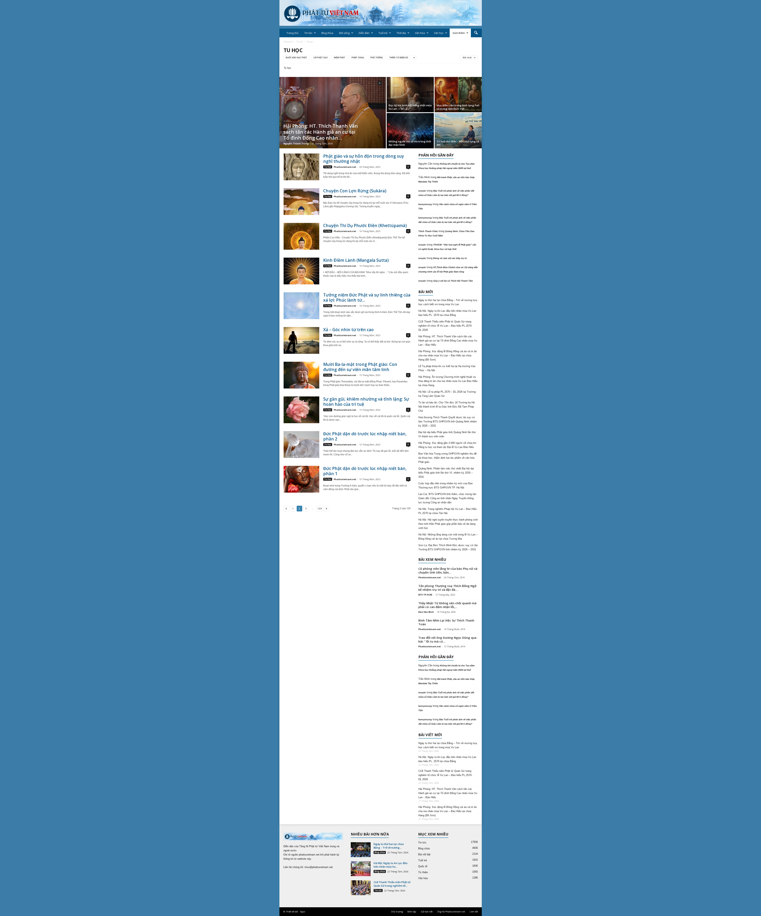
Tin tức (308, 33)
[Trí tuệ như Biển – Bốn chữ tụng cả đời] (458, 130)
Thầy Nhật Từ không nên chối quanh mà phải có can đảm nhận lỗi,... (447, 605)
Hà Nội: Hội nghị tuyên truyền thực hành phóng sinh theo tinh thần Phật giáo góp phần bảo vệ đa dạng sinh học (448, 523)
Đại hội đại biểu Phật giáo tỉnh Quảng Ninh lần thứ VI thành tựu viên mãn (447, 434)
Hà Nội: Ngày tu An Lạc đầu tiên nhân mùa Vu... (390, 864)
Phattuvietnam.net (345, 166)
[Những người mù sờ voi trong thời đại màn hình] (410, 130)
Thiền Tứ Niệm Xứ (398, 57)
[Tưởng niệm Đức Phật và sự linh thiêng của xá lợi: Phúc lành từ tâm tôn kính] (301, 305)
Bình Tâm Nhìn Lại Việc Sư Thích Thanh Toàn (446, 622)
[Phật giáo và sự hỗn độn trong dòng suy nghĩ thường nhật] (301, 166)
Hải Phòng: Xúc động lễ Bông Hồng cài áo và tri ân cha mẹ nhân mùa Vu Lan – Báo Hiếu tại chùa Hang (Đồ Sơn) (447, 355)
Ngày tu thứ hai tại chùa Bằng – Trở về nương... (389, 845)
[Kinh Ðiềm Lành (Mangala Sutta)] (301, 271)
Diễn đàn (364, 33)
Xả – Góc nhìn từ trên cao (348, 329)
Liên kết (474, 911)
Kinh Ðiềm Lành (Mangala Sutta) (356, 260)
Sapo (302, 911)
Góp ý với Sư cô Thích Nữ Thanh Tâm (453, 281)
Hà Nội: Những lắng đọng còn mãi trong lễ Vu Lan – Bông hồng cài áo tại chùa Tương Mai (448, 536)
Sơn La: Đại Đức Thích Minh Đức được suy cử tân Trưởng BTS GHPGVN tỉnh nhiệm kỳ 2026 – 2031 (448, 547)
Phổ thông (376, 57)
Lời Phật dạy (321, 57)
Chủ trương (397, 911)
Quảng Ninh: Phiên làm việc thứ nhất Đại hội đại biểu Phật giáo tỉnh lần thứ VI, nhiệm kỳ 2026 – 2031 (446, 472)
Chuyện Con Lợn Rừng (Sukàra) (354, 191)
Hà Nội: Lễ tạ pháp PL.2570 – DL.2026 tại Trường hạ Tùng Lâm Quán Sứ (447, 393)
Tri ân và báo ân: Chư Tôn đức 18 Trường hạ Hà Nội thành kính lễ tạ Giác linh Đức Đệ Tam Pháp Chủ (446, 406)
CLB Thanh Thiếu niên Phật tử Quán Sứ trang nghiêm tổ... (392, 883)
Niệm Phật (339, 57)
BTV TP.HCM (425, 594)
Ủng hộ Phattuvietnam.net (451, 911)
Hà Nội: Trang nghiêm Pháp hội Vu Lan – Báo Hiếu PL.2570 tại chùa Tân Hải (447, 511)
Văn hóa (420, 33)
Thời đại (401, 33)
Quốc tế (422, 866)
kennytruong (425, 204)
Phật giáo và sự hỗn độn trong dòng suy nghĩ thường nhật (363, 158)
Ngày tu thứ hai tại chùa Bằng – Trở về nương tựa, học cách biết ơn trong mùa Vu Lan (448, 302)
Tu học (299, 41)
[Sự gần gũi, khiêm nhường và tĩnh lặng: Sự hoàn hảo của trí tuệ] (301, 409)
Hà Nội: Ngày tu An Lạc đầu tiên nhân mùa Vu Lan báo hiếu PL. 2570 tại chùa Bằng (447, 313)
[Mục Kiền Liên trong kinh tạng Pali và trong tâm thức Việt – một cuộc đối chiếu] (458, 94)
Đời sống (344, 33)
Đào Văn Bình (426, 611)
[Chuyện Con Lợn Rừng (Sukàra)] (301, 201)
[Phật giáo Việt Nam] (380, 13)
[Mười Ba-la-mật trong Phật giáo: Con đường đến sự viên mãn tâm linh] (301, 375)
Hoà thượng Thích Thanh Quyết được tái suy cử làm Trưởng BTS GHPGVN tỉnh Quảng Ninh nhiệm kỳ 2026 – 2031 (447, 421)
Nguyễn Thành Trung (296, 143)
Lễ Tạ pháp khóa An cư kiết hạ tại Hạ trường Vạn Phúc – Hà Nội (446, 368)
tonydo (422, 191)
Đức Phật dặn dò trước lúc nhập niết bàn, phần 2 (365, 436)
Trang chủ (292, 33)
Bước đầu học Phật (296, 57)
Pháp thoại (358, 57)
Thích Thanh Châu (428, 231)
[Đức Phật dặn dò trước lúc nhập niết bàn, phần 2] (301, 444)
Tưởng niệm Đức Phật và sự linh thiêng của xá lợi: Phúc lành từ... (366, 297)
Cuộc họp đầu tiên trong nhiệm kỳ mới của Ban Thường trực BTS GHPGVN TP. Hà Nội (445, 485)
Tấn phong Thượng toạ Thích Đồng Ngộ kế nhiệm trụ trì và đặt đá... (447, 588)
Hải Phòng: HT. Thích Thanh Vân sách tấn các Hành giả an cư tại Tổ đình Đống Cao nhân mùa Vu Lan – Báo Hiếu (447, 340)
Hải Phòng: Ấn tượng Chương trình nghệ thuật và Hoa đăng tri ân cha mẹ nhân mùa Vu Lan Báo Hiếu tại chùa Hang (447, 381)
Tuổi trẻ (383, 33)
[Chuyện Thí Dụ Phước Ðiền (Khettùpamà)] (301, 236)
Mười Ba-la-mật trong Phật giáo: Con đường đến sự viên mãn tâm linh (360, 367)
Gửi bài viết (427, 911)
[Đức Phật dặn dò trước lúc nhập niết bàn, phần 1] (301, 479)
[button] (475, 33)
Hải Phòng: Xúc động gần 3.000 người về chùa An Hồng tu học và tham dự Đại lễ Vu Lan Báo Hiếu (447, 445)
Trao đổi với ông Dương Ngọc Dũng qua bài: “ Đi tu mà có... (447, 639)
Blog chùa (327, 33)
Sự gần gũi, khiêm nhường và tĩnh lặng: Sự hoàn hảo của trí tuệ (366, 401)
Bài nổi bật (424, 854)
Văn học (439, 33)
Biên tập (411, 911)
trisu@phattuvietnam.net (319, 867)
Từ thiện (423, 872)
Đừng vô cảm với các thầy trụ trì (450, 258)
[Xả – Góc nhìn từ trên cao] (301, 340)
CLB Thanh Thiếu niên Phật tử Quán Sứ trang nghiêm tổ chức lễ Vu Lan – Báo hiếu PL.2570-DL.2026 (445, 325)
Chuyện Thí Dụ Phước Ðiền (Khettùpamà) (365, 225)
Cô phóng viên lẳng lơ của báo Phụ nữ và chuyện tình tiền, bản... (447, 570)
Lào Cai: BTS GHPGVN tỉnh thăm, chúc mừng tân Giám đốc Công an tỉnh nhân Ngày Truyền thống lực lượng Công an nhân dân (447, 498)
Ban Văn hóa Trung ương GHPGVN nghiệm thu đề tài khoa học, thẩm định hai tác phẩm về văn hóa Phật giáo (447, 457)
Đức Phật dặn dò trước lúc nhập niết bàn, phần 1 (365, 471)
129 (319, 508)
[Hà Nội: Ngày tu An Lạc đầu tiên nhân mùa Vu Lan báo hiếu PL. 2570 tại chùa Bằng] (361, 868)
